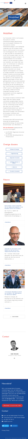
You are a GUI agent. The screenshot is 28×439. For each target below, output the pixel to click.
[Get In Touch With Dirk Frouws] (14, 358)
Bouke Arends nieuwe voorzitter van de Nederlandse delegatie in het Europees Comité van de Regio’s (14, 207)
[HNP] (6, 3)
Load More (15, 316)
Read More (8, 222)
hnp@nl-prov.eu (7, 421)
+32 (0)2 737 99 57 (8, 419)
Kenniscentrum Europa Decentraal (11, 397)
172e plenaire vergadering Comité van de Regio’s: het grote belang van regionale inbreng (13, 293)
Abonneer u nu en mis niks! (12, 405)
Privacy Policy (5, 430)
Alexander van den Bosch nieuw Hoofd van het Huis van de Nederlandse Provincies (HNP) (13, 250)
